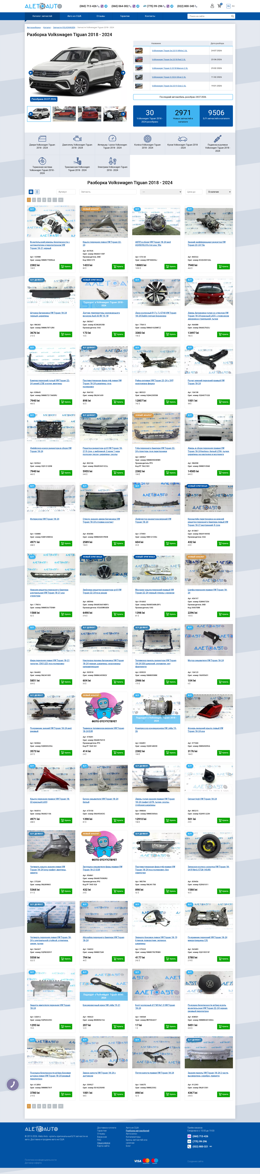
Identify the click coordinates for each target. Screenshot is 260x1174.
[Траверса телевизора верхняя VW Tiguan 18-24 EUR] (104, 708)
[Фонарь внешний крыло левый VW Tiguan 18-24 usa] (209, 708)
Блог (128, 1146)
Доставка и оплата (106, 1127)
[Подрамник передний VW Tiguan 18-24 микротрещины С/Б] (209, 917)
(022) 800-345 (186, 6)
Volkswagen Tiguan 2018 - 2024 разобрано (150, 115)
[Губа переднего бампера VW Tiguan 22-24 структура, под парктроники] (156, 428)
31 (61, 200)
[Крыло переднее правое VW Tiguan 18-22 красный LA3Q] (51, 778)
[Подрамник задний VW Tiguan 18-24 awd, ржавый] (51, 708)
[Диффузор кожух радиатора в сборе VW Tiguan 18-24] (51, 428)
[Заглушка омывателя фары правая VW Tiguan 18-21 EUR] (104, 846)
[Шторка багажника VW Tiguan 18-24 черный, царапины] (51, 292)
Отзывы (101, 16)
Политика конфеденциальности (41, 1160)
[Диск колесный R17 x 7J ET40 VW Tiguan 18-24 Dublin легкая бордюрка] (156, 292)
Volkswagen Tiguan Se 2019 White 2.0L (169, 50)
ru (228, 6)
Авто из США (74, 16)
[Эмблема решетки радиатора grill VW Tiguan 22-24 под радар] (104, 569)
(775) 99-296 (155, 6)
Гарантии (125, 16)
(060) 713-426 (88, 6)
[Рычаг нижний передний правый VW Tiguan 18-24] (209, 360)
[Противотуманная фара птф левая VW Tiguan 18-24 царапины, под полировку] (104, 360)
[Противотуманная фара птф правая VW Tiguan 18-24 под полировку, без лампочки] (156, 846)
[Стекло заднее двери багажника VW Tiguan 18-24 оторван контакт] (104, 498)
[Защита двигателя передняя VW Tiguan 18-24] (51, 985)
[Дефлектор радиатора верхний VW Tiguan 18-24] (156, 498)
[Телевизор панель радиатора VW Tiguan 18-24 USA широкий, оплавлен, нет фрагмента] (156, 640)
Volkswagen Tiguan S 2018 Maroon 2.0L (170, 68)
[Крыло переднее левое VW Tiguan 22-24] (104, 222)
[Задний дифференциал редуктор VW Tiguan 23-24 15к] (209, 222)
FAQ (99, 1140)
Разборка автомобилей (137, 1130)
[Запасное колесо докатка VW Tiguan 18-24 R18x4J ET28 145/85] (209, 846)
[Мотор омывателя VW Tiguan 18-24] (209, 640)
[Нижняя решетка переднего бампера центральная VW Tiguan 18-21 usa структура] (51, 569)
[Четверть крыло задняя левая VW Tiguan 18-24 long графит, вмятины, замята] (51, 846)
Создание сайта (195, 1161)
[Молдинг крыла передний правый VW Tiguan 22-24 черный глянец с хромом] (156, 569)
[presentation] (31, 73)
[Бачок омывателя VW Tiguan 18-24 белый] (104, 778)
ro (233, 6)
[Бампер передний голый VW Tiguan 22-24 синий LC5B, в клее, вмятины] (51, 360)
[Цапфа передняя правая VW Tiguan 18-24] (209, 569)
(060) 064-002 (120, 6)
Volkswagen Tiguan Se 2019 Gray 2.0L (169, 85)
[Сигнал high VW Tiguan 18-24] (209, 778)
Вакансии (102, 1137)
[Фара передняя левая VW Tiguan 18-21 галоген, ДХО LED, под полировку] (51, 640)
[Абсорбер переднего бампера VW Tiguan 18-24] (104, 917)
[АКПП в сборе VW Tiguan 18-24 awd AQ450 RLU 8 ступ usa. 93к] (156, 222)
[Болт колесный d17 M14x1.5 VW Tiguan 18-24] (156, 985)
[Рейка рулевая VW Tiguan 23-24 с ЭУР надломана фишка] (156, 360)
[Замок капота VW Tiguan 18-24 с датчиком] (104, 1052)
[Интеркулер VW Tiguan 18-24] (51, 498)
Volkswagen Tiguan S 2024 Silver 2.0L (169, 77)
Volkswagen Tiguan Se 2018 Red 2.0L (169, 59)
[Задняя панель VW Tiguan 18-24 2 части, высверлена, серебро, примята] (209, 1052)
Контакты (150, 16)
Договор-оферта (33, 1163)
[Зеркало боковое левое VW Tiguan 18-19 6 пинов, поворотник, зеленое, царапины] (156, 917)
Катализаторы (133, 1137)
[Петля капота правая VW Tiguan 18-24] (156, 1052)
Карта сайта (103, 1146)
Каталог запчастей (42, 16)
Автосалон (131, 1134)
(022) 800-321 (202, 1146)
